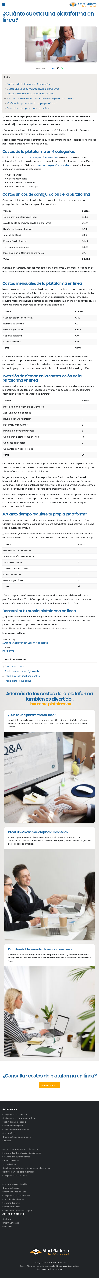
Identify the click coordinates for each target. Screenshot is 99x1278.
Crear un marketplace (12, 1125)
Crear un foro (8, 1133)
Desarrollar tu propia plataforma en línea (28, 108)
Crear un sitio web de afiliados (16, 1184)
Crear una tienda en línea (14, 1191)
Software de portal (11, 1203)
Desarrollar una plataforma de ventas (20, 1149)
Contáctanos (47, 1085)
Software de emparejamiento (16, 1156)
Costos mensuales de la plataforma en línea (30, 93)
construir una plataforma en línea (53, 165)
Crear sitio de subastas (13, 1199)
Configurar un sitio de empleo (16, 1195)
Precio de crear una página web (22, 671)
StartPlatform (49, 1251)
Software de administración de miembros (21, 1153)
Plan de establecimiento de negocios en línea (40, 949)
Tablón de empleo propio (14, 1122)
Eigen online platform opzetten (49, 1269)
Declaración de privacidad (68, 1266)
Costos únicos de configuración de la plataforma (33, 88)
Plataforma (8, 650)
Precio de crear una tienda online (22, 675)
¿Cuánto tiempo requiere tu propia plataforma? (32, 103)
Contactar (7, 1219)
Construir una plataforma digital (17, 1210)
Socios (22, 1266)
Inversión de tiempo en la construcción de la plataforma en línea (41, 98)
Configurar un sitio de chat (14, 1175)
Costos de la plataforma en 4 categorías (28, 84)
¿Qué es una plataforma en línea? (32, 715)
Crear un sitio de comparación (16, 1137)
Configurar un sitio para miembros (18, 1171)
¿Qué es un (8, 642)
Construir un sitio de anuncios (15, 1129)
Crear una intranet (11, 1206)
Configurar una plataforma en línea (18, 1118)
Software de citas (10, 1160)
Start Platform (83, 4)
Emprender (21, 642)
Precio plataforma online (18, 680)
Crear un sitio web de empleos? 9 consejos (38, 832)
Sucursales (7, 1226)
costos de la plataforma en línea (41, 157)
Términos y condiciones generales (41, 1266)
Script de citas (9, 1164)
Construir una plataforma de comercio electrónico (26, 1168)
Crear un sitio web (10, 1188)
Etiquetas (6, 1140)
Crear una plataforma (16, 666)
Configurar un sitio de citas (14, 1114)
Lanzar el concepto (38, 642)
